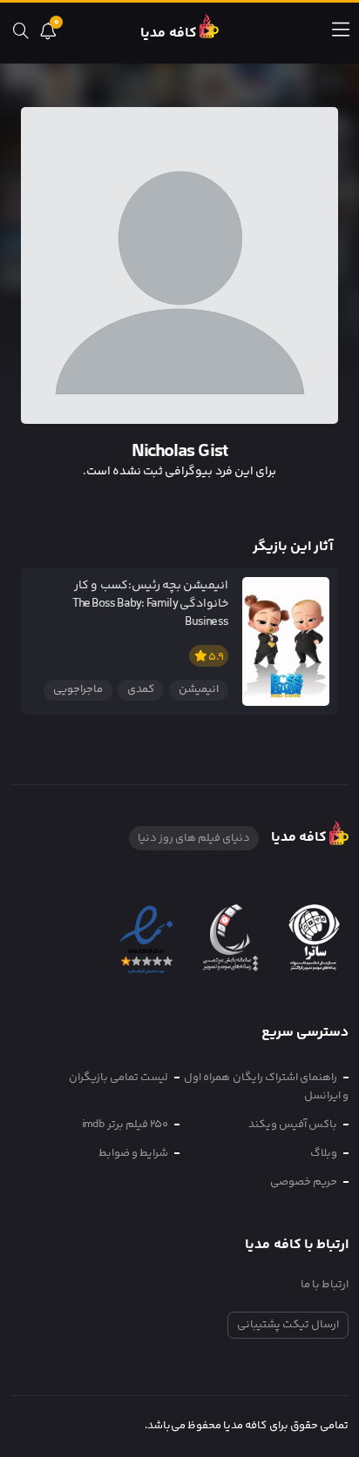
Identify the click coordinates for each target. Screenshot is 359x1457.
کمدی (140, 689)
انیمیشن (199, 689)
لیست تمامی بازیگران (118, 1077)
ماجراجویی (78, 689)
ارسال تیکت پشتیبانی (288, 1324)
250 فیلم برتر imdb (125, 1124)
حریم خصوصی (303, 1182)
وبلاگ (323, 1153)
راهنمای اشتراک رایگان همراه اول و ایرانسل (266, 1086)
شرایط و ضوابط (133, 1153)
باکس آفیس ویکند (292, 1124)
